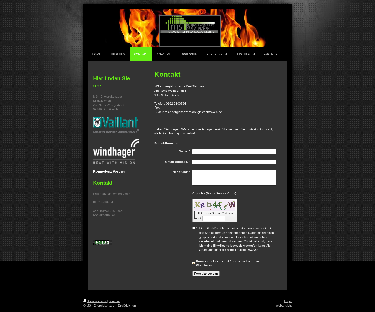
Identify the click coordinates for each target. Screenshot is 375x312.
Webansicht (284, 305)
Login (288, 301)
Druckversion (97, 301)
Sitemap (114, 301)
